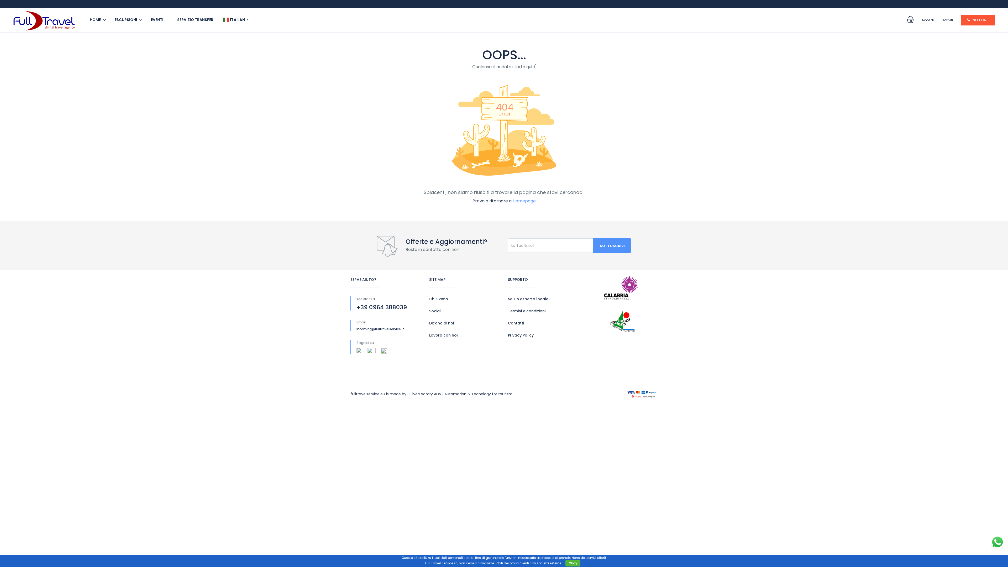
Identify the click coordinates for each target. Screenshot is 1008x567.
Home (95, 19)
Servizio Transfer (195, 19)
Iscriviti (947, 20)
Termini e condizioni (526, 311)
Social (435, 311)
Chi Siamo (438, 299)
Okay (573, 563)
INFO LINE (980, 20)
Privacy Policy (521, 335)
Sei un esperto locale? (529, 299)
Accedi (928, 20)
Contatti (516, 323)
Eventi (157, 19)
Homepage (524, 201)
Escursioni (126, 19)
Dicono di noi (441, 323)
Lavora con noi (443, 335)
